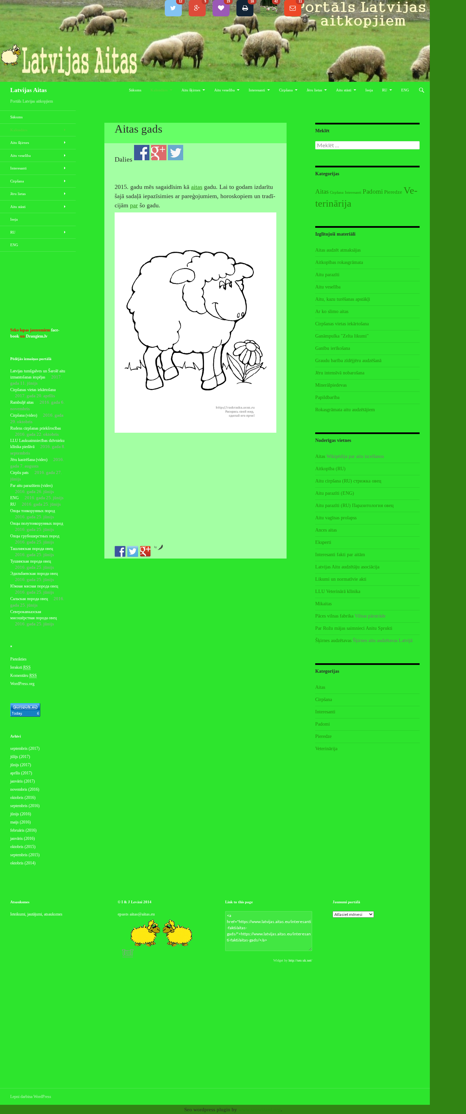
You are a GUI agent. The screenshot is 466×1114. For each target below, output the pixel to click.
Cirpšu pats (19, 472)
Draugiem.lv (36, 336)
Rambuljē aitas (22, 402)
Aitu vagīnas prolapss (335, 517)
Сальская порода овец (29, 598)
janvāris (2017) (22, 781)
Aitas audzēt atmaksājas (338, 250)
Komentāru (23, 675)
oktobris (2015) (22, 846)
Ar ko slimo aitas (331, 311)
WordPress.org (22, 683)
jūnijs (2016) (20, 814)
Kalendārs (159, 90)
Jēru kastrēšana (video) (28, 459)
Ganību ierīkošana (332, 348)
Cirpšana (286, 90)
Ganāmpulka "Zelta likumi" (342, 336)
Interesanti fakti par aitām (340, 554)
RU (384, 90)
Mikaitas (323, 603)
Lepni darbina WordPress (30, 1096)
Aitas (322, 191)
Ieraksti (20, 667)
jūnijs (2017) (20, 764)
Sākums (135, 90)
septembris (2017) (25, 748)
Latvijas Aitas (28, 90)
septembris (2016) (25, 805)
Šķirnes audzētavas (333, 640)
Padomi (373, 191)
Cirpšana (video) (23, 415)
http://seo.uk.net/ (300, 960)
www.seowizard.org (259, 1109)
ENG (405, 90)
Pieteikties (18, 659)
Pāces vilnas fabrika (334, 616)
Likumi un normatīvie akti (340, 579)
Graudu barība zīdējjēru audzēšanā (348, 360)
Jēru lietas (314, 90)
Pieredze (393, 192)
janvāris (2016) (22, 838)
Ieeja (369, 90)
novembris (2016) (24, 789)
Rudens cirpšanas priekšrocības (35, 428)
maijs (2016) (20, 822)
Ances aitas (326, 530)
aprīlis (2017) (21, 773)
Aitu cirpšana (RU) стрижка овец (348, 481)
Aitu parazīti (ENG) (334, 493)
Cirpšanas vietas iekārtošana (342, 323)
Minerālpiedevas (331, 385)
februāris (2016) (23, 830)
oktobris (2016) (22, 797)
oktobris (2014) (22, 863)
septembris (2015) (25, 854)
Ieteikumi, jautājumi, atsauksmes (36, 914)
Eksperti (323, 542)
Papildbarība (327, 397)
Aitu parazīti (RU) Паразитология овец (354, 505)
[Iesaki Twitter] (132, 551)
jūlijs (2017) (20, 756)
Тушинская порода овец (30, 561)
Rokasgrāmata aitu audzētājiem (345, 409)
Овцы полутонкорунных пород (36, 523)
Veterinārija (326, 748)
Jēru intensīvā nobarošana (339, 372)
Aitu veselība (224, 90)
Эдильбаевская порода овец (34, 573)
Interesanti (257, 90)
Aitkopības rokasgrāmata (339, 262)
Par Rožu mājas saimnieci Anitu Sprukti (353, 628)
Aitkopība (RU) (330, 468)
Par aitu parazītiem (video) (31, 485)
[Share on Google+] (145, 551)
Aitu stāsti (343, 90)
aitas (196, 186)
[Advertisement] (195, 488)
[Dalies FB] (120, 551)
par (134, 205)
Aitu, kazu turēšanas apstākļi (342, 299)
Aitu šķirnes (190, 90)
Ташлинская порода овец (31, 548)
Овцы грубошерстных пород (34, 536)
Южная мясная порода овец (34, 586)
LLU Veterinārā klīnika (337, 591)
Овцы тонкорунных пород (32, 510)
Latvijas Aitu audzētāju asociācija (347, 566)
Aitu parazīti (327, 274)
